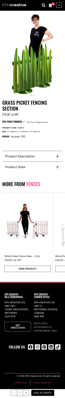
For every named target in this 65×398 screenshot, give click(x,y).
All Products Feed (36, 359)
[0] (50, 5)
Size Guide (15, 136)
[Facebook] (30, 347)
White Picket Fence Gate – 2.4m (22, 256)
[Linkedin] (51, 347)
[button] (31, 95)
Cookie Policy (20, 382)
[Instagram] (37, 347)
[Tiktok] (57, 347)
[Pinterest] (44, 347)
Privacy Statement (42, 382)
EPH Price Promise (12, 121)
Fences (33, 183)
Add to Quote (43, 392)
